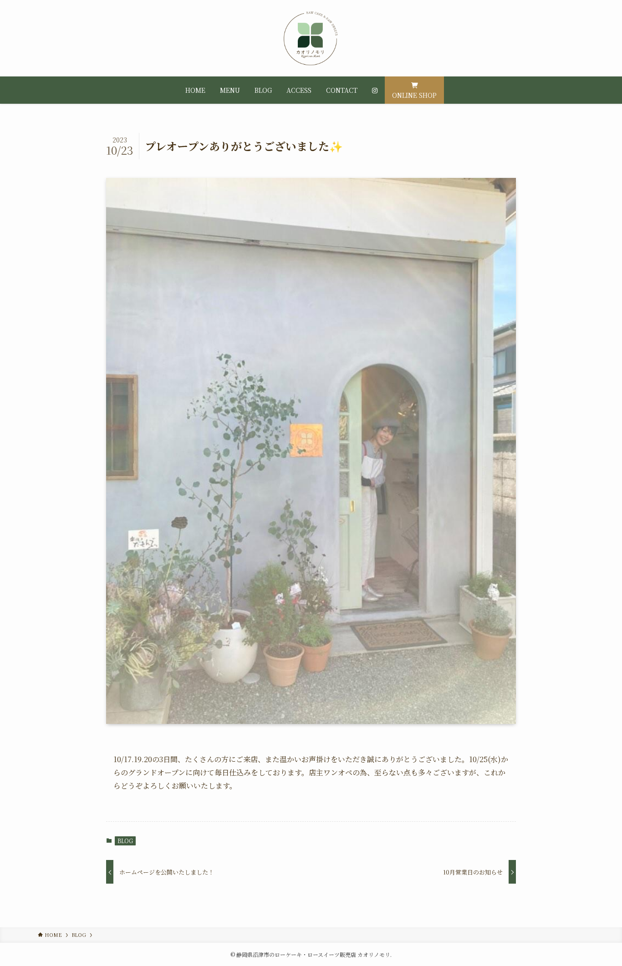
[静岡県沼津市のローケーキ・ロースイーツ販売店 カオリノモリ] (311, 38)
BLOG (125, 841)
